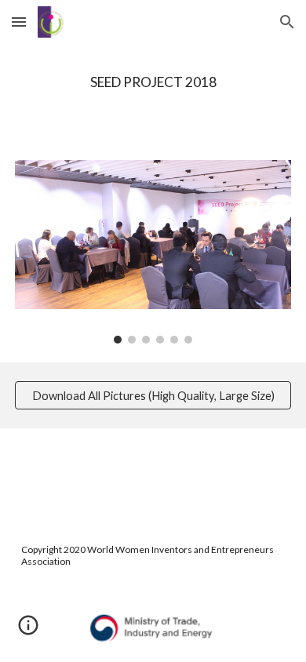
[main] (153, 82)
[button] (19, 21)
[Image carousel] (153, 252)
